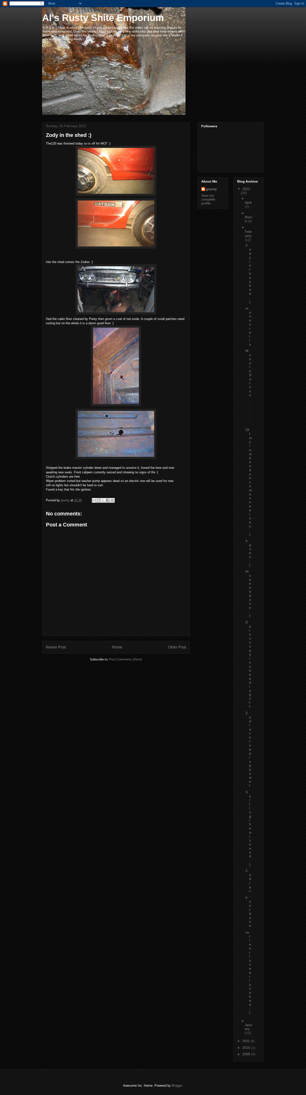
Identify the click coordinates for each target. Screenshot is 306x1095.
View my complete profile (208, 199)
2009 (246, 1054)
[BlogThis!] (98, 500)
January (248, 1027)
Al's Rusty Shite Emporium (103, 17)
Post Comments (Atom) (125, 659)
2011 (246, 1041)
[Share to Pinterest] (112, 500)
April (248, 202)
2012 (246, 189)
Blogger (177, 1085)
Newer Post (56, 647)
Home (117, 647)
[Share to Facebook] (107, 500)
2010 (246, 1048)
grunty (211, 189)
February (248, 234)
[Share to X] (103, 500)
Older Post (177, 647)
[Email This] (94, 500)
